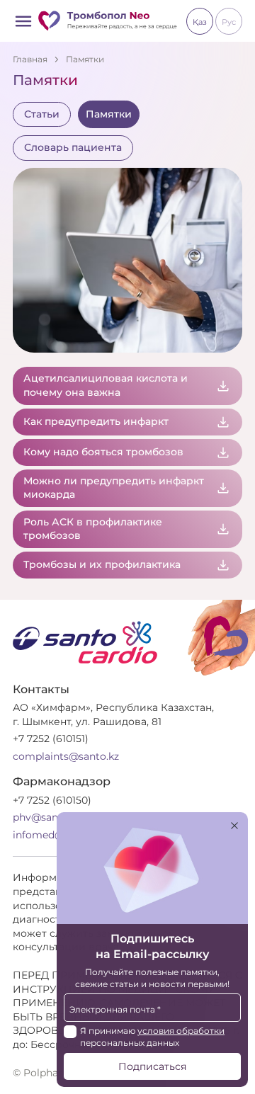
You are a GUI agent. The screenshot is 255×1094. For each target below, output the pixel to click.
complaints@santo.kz (66, 756)
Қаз (200, 22)
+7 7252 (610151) (51, 738)
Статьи (42, 114)
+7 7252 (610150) (52, 800)
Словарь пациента (73, 147)
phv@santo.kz (47, 817)
